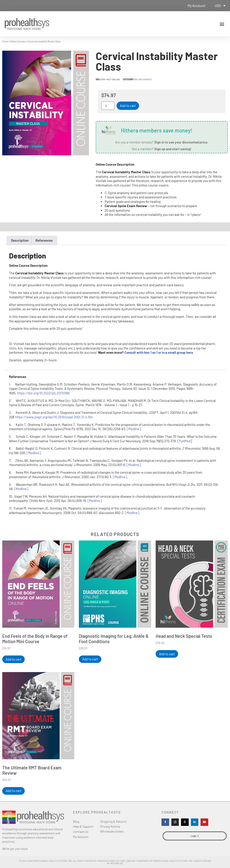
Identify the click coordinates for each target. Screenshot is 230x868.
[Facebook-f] (165, 822)
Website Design (202, 860)
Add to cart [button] (13, 659)
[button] (222, 24)
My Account (197, 5)
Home (5, 41)
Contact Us (80, 831)
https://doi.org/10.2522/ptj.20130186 (43, 393)
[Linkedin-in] (195, 822)
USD (218, 5)
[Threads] (185, 822)
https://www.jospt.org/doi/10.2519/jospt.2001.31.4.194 (54, 417)
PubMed (184, 441)
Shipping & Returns (113, 821)
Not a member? (161, 149)
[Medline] (134, 429)
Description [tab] (20, 240)
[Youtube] (204, 822)
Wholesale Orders (112, 831)
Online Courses (18, 41)
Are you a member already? (161, 142)
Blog (76, 821)
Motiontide (116, 863)
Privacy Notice (110, 826)
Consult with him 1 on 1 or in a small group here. (159, 352)
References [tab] (44, 240)
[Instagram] (175, 822)
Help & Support (83, 826)
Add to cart (128, 106)
